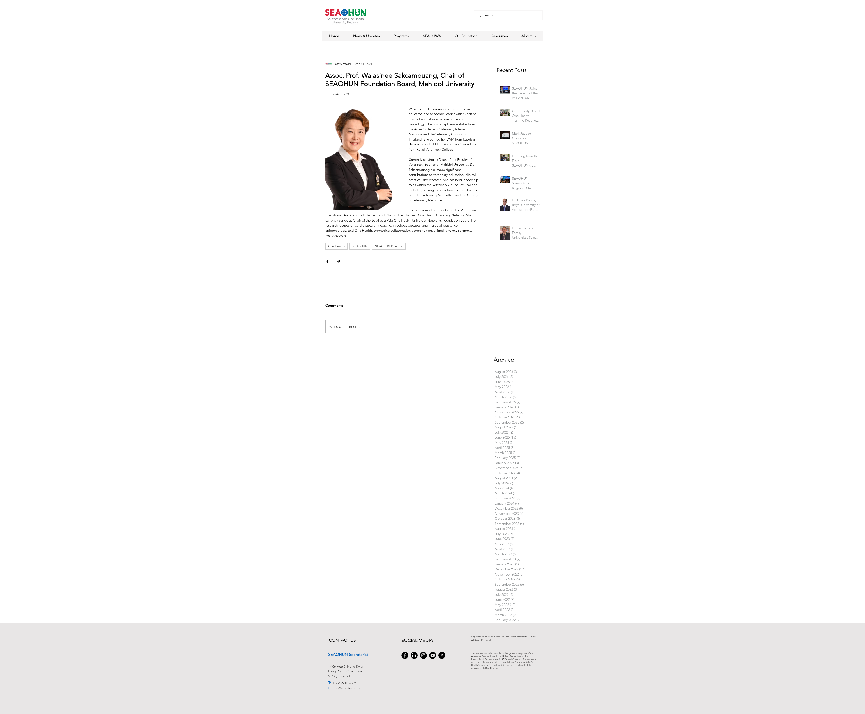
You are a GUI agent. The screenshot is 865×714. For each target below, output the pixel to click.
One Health (336, 246)
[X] (441, 655)
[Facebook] (404, 655)
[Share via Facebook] (327, 262)
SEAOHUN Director (389, 246)
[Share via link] (338, 262)
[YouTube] (432, 655)
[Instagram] (423, 655)
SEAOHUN (359, 246)
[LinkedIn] (414, 655)
